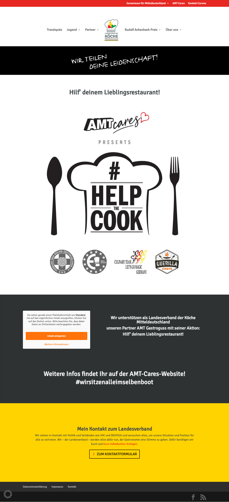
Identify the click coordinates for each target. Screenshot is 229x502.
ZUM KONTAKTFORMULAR (117, 454)
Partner (90, 30)
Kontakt (72, 486)
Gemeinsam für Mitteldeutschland (146, 3)
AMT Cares (178, 3)
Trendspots (54, 30)
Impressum (57, 486)
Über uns (172, 30)
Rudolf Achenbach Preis (141, 30)
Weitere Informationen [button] (56, 344)
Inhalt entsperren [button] (56, 335)
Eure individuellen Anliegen (120, 444)
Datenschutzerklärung (35, 486)
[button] (8, 494)
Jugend (72, 30)
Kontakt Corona (197, 3)
